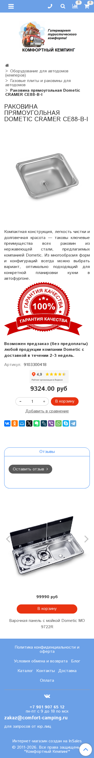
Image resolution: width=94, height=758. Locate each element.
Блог (75, 661)
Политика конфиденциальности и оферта (47, 649)
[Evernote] (36, 423)
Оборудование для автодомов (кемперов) (36, 73)
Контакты (45, 671)
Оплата (47, 681)
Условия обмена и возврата (41, 661)
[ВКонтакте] (7, 423)
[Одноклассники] (14, 423)
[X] (29, 423)
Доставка (67, 671)
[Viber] (51, 423)
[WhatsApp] (58, 423)
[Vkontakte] (47, 696)
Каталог (25, 671)
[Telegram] (73, 423)
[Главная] (7, 66)
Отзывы (47, 452)
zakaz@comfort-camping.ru (36, 717)
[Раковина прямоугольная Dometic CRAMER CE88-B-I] (47, 176)
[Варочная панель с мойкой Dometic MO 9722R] (47, 548)
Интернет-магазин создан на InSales (47, 741)
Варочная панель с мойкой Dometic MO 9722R (47, 624)
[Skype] (66, 423)
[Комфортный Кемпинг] (47, 35)
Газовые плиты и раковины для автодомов (38, 83)
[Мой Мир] (22, 423)
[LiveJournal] (44, 423)
